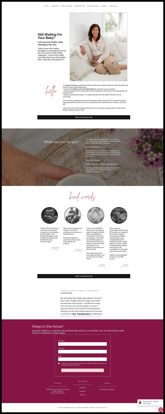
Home (46, 6)
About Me (54, 6)
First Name (61, 340)
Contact (104, 6)
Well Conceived (66, 6)
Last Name (61, 348)
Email (60, 356)
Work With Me (80, 6)
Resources (113, 6)
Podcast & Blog (92, 6)
